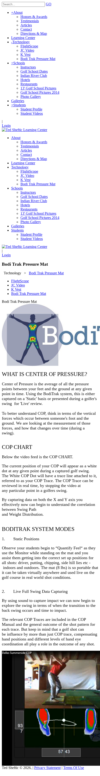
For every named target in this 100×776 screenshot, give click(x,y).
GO (48, 4)
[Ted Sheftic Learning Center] (24, 130)
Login (6, 126)
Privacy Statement (47, 768)
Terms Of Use (73, 768)
